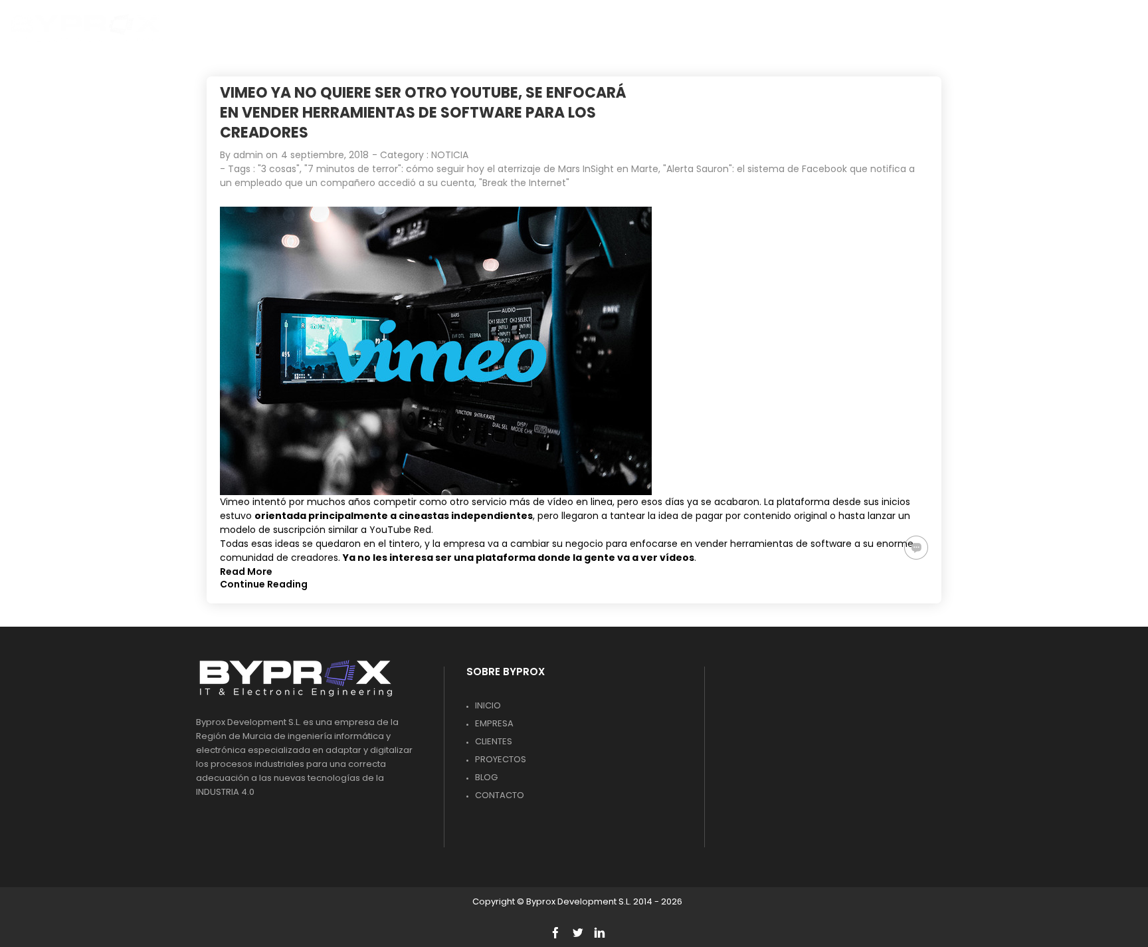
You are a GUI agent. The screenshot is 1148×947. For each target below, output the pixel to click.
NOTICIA (449, 154)
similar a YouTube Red (379, 529)
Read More (246, 571)
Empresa (494, 723)
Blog (486, 777)
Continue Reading (264, 584)
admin (248, 154)
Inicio (488, 705)
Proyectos (500, 759)
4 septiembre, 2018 (325, 154)
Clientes (493, 741)
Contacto (499, 795)
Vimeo (235, 501)
